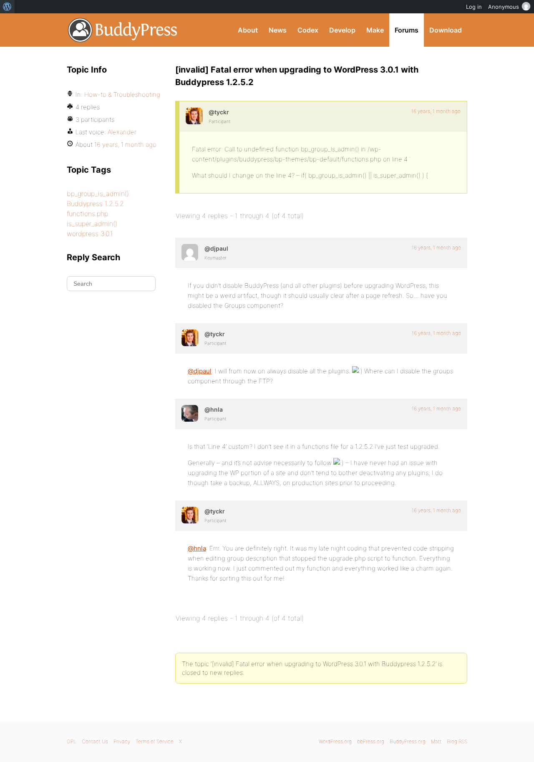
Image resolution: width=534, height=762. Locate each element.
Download (445, 30)
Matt (436, 741)
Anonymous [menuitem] (503, 6)
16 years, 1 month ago (436, 111)
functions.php (87, 213)
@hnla (197, 548)
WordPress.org (335, 741)
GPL (71, 741)
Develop (342, 30)
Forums (406, 30)
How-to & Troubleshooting (122, 94)
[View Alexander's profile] (194, 116)
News (278, 30)
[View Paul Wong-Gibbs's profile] (189, 252)
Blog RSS (457, 741)
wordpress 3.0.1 (90, 233)
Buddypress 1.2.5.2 (95, 203)
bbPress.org (370, 741)
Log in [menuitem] (474, 6)
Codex (307, 30)
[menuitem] (7, 6)
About (248, 30)
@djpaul (200, 371)
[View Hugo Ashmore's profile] (189, 413)
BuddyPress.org (123, 30)
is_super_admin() (92, 223)
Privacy (121, 741)
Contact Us (95, 741)
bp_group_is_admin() (98, 193)
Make (375, 30)
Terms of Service (155, 741)
